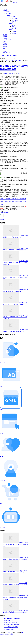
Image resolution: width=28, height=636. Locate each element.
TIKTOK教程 (14, 20)
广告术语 (13, 31)
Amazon (13, 26)
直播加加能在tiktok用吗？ (10, 629)
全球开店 (5, 35)
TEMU (13, 25)
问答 (4, 48)
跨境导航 (5, 44)
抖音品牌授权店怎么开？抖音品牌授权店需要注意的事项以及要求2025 (15, 277)
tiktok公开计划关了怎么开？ (11, 627)
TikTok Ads (8, 39)
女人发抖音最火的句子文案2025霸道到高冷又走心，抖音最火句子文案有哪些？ (15, 317)
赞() (18, 73)
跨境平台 (11, 23)
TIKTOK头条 (12, 17)
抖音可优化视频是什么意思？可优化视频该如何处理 (13, 199)
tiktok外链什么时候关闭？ (10, 622)
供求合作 (5, 43)
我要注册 (9, 55)
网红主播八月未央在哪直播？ (11, 624)
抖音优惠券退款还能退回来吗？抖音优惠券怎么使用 (13, 201)
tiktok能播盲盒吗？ (9, 620)
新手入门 (13, 22)
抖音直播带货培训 (16, 60)
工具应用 (5, 46)
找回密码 (15, 55)
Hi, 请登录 (2, 55)
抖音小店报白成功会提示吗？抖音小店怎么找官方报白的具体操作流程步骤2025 (15, 262)
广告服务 (5, 38)
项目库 (4, 41)
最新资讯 (8, 11)
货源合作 (5, 36)
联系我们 (11, 634)
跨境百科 (11, 29)
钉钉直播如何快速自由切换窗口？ (13, 618)
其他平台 (13, 28)
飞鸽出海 (15, 2)
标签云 (4, 51)
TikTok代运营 (6, 52)
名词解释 (13, 33)
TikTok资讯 (8, 13)
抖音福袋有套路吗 (4, 212)
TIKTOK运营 (14, 18)
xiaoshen (2, 219)
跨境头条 (8, 15)
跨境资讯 (5, 10)
